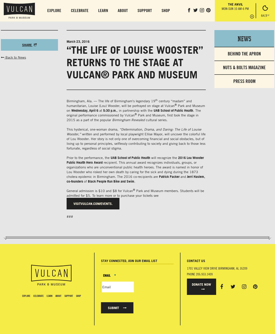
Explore (54, 10)
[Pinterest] (255, 286)
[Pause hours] (252, 17)
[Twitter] (233, 286)
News (244, 38)
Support (145, 10)
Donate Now (201, 284)
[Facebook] (221, 286)
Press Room (244, 81)
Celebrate (80, 10)
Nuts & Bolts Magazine (244, 67)
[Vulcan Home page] (51, 275)
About (123, 10)
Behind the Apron (244, 54)
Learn (103, 10)
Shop (166, 10)
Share (27, 45)
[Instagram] (244, 286)
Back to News (15, 57)
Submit (114, 308)
